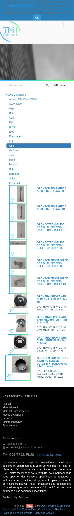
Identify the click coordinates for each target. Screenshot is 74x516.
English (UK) (10, 497)
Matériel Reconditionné (16, 411)
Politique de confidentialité (17, 513)
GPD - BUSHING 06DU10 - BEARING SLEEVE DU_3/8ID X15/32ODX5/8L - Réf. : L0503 (52, 362)
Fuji (11, 141)
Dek (11, 122)
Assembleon (16, 103)
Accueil (7, 403)
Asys (12, 108)
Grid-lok (13, 150)
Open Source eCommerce (56, 505)
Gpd (11, 145)
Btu (11, 113)
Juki (11, 155)
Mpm (12, 159)
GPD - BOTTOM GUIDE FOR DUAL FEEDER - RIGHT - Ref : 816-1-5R (50, 227)
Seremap (14, 173)
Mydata (13, 164)
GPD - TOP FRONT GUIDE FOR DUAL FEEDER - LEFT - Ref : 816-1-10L (52, 263)
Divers (12, 127)
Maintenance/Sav (12, 421)
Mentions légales (44, 513)
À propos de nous (49, 454)
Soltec (12, 178)
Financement (10, 425)
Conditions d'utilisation (51, 509)
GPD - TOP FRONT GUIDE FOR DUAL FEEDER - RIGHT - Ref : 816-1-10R (52, 281)
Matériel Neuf (10, 407)
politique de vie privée (21, 5)
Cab (11, 117)
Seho (12, 169)
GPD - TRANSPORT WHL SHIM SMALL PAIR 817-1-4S (52, 299)
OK (37, 17)
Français (24, 497)
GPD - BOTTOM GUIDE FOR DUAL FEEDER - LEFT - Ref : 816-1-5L (50, 245)
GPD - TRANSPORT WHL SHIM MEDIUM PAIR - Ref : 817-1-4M (53, 319)
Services (8, 418)
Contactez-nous (12, 438)
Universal (14, 183)
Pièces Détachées (15, 94)
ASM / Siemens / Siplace (23, 99)
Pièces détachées (13, 414)
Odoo (29, 505)
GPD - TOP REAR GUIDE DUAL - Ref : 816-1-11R (51, 207)
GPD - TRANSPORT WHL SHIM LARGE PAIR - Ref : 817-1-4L (52, 340)
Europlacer (15, 136)
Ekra (11, 131)
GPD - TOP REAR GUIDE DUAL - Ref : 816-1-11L (51, 189)
